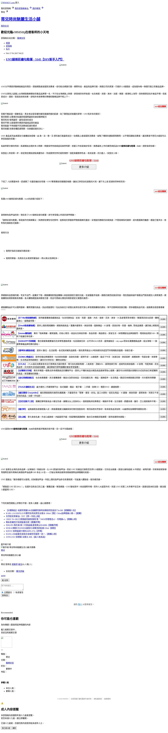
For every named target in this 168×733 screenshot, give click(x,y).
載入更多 (5, 580)
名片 (8, 49)
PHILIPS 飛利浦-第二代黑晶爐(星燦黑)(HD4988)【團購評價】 (32, 525)
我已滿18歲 (6, 728)
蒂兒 (3, 550)
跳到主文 (5, 26)
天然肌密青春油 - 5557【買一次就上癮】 (23, 516)
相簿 (8, 43)
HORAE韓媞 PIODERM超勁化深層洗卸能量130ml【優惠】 (31, 528)
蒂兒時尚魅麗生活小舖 (20, 19)
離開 (14, 728)
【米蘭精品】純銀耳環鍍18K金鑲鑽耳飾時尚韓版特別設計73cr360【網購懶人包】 (41, 510)
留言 (20, 564)
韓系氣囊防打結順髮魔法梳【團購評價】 (23, 522)
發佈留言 (5, 595)
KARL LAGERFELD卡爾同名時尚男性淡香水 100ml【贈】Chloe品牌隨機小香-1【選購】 (44, 513)
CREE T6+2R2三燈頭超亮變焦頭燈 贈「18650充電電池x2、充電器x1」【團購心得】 (42, 519)
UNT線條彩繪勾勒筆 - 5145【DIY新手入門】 (35, 59)
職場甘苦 (21, 38)
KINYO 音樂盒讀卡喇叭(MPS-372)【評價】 (24, 531)
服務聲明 (107, 699)
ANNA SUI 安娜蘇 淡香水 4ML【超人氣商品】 (26, 537)
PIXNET (65, 699)
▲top (3, 575)
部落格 (9, 46)
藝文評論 (20, 571)
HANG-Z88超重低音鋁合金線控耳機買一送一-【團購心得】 (32, 534)
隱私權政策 (98, 699)
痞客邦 (15, 564)
